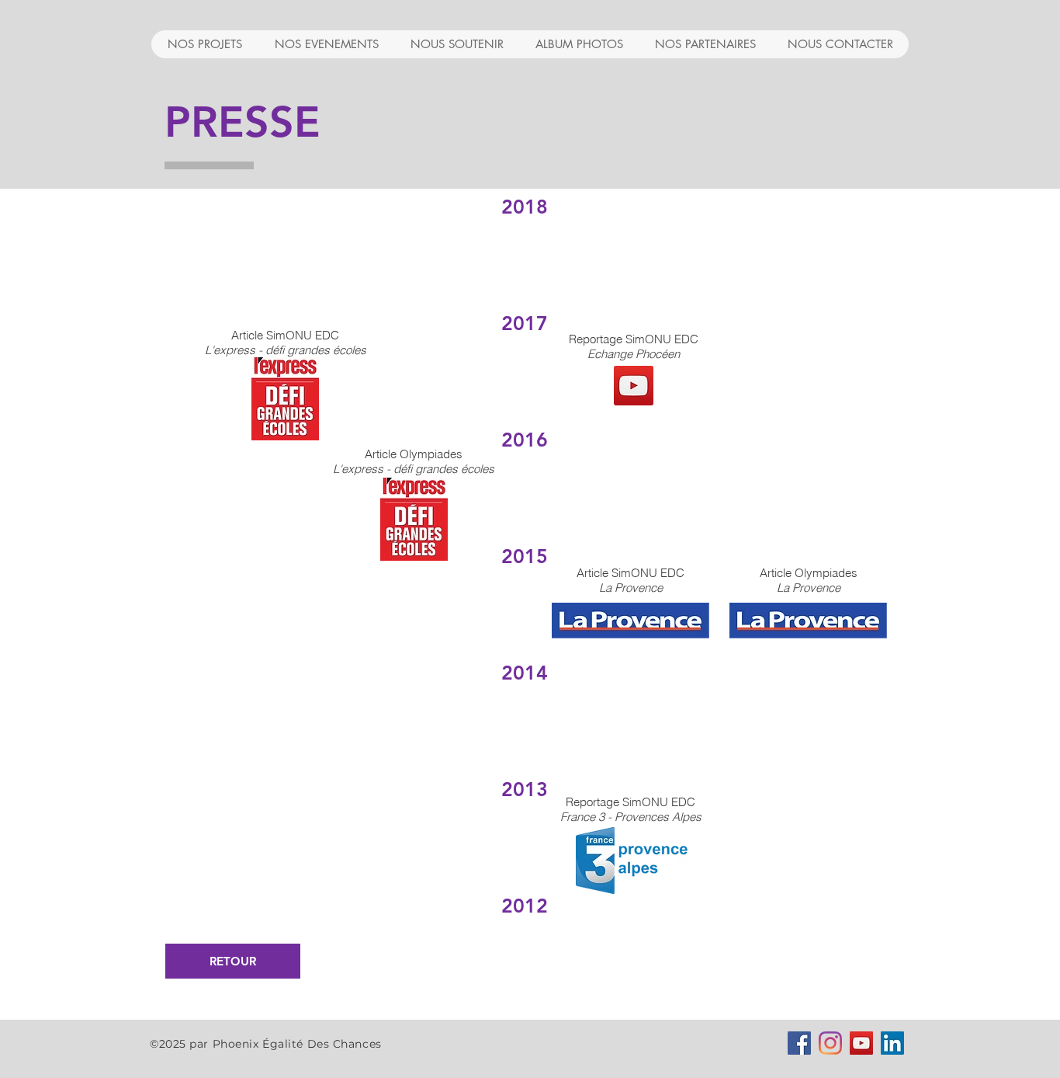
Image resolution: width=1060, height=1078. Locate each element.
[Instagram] (830, 1043)
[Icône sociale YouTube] (861, 1043)
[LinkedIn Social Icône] (892, 1043)
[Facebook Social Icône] (799, 1043)
